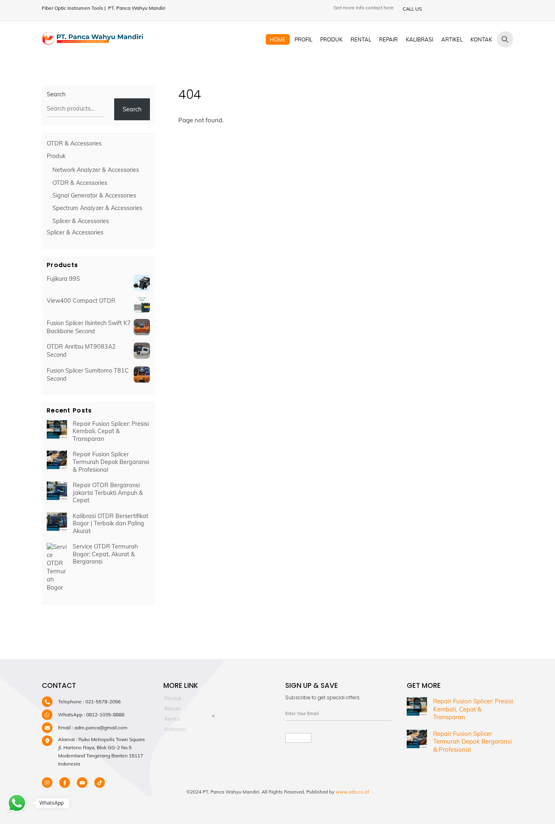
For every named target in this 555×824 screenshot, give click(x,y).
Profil (303, 39)
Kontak (481, 39)
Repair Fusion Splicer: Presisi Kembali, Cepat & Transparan (111, 431)
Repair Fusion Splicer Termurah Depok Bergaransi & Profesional (111, 462)
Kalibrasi (419, 39)
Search (56, 94)
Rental (361, 39)
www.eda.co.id (352, 792)
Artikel (452, 39)
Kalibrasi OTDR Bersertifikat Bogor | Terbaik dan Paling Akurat (110, 523)
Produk (331, 39)
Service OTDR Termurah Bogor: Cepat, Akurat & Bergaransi (105, 554)
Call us (412, 9)
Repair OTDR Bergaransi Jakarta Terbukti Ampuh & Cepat (108, 492)
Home (278, 39)
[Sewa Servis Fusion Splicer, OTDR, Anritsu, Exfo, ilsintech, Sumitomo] (92, 41)
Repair (388, 39)
